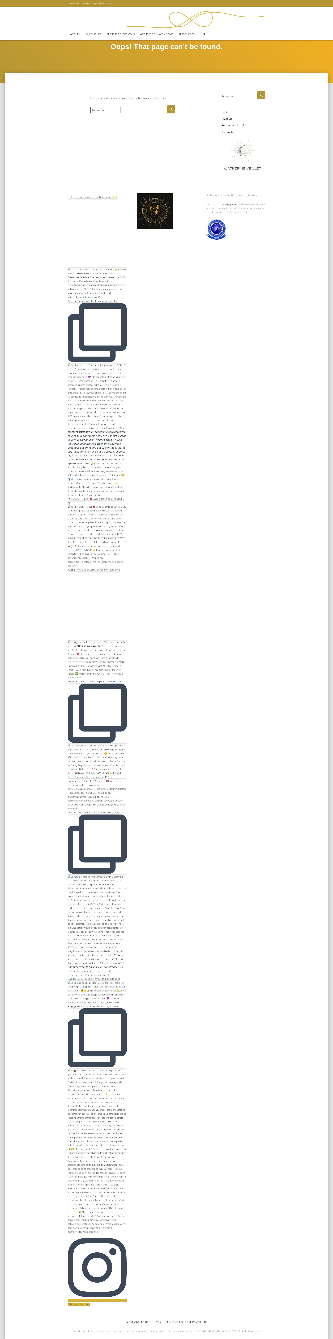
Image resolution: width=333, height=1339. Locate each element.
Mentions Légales (138, 1322)
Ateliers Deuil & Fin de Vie (156, 34)
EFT (242, 204)
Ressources (187, 34)
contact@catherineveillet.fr (99, 3)
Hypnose (232, 204)
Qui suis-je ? (93, 34)
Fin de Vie (227, 118)
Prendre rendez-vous (120, 34)
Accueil (75, 34)
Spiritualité (227, 132)
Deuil (224, 111)
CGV (158, 1322)
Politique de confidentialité (187, 1322)
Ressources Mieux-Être (234, 125)
